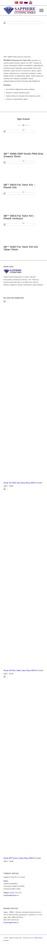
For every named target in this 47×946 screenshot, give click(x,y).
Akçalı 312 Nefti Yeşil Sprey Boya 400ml (19, 483)
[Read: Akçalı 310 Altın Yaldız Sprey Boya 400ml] (5, 489)
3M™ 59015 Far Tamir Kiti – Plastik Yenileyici (19, 217)
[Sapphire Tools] (19, 10)
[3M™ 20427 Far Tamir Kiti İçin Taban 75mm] (19, 225)
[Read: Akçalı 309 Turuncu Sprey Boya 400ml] (5, 677)
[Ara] (34, 10)
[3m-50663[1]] (23, 33)
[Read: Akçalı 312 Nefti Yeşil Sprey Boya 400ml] (5, 302)
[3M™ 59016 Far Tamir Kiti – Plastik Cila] (19, 163)
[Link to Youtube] (38, 943)
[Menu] (40, 10)
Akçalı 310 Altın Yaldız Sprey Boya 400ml (19, 670)
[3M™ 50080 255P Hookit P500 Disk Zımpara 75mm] (19, 132)
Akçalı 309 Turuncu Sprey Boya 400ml (18, 858)
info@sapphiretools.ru (11, 895)
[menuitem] (34, 10)
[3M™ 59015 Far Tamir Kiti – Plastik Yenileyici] (19, 194)
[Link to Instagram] (42, 943)
